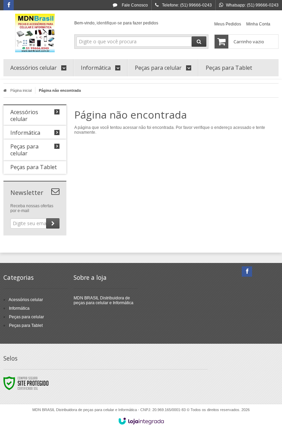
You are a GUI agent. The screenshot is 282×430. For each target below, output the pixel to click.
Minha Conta (258, 24)
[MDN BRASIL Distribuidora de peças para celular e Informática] (34, 33)
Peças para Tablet (26, 325)
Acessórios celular (26, 299)
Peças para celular (26, 317)
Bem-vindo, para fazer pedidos (116, 23)
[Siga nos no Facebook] (8, 5)
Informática (19, 308)
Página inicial (21, 90)
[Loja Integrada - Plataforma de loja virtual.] (141, 421)
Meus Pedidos (227, 24)
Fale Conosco (134, 5)
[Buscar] (199, 41)
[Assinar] (52, 223)
